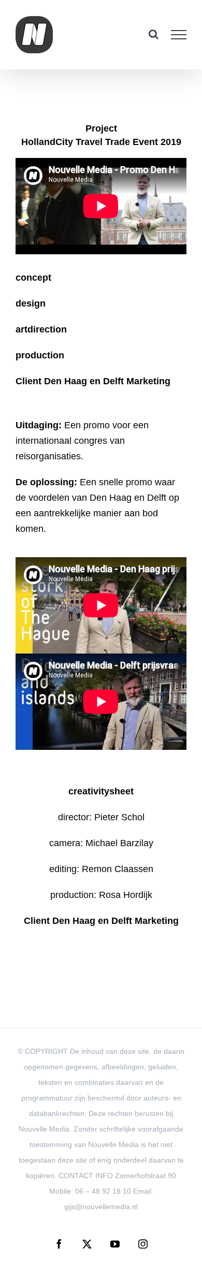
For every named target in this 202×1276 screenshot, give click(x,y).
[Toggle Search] (153, 34)
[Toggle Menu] (179, 34)
